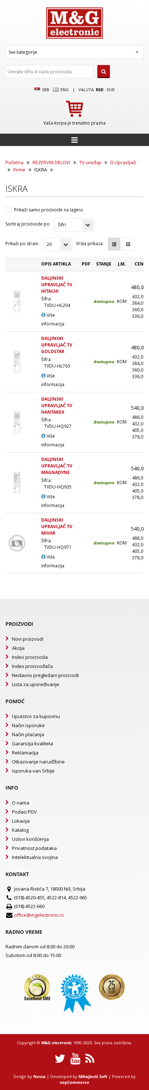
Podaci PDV (24, 812)
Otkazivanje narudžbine (38, 761)
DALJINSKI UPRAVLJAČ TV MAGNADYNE (56, 465)
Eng (64, 89)
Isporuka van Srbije (33, 770)
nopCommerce (74, 1082)
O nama (20, 802)
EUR (111, 89)
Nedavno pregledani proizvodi (45, 675)
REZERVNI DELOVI (51, 162)
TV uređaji (90, 162)
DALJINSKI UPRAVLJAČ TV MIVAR (56, 526)
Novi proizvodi (27, 639)
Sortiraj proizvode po (27, 224)
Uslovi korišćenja (30, 839)
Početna (14, 162)
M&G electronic (56, 1042)
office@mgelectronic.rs (39, 915)
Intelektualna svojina (35, 857)
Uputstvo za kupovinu (36, 716)
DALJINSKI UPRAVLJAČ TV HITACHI (56, 284)
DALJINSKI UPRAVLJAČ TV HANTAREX (56, 405)
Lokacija (21, 821)
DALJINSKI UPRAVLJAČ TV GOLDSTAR (56, 344)
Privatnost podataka (34, 848)
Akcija (18, 648)
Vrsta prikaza (89, 243)
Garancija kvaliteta (32, 743)
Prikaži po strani (21, 243)
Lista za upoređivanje (35, 684)
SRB (45, 89)
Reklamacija (25, 752)
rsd (99, 89)
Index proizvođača (32, 666)
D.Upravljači (123, 162)
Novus (39, 1076)
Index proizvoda (30, 657)
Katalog (20, 830)
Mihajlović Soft (92, 1076)
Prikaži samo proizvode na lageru (48, 210)
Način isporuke (28, 725)
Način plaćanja (28, 734)
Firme (19, 169)
